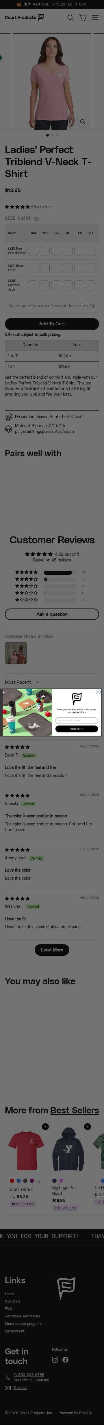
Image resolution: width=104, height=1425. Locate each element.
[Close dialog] (98, 692)
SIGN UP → (76, 729)
